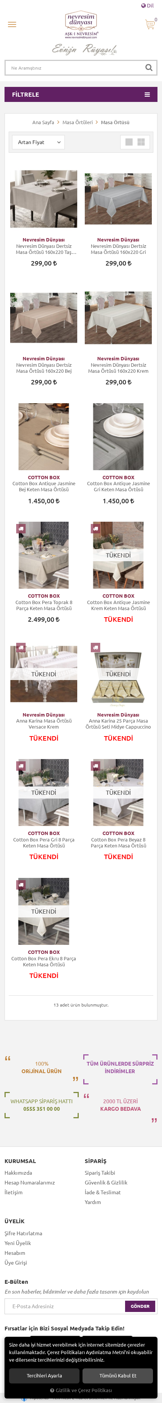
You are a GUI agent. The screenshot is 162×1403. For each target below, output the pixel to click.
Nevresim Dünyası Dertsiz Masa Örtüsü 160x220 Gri (118, 249)
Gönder (140, 1306)
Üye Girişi (16, 1263)
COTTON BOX (44, 477)
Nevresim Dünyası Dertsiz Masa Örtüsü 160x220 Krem (118, 368)
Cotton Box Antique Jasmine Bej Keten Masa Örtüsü (43, 486)
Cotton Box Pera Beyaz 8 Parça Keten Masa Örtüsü (118, 842)
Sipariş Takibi (100, 1173)
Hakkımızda (18, 1173)
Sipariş (96, 1161)
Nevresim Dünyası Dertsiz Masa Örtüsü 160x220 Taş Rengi (44, 249)
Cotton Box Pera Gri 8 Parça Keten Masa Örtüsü (44, 842)
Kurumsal (20, 1161)
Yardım (93, 1202)
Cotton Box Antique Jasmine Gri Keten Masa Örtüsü (118, 486)
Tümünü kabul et (117, 1376)
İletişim (14, 1192)
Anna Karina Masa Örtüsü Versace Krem (44, 723)
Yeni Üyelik (18, 1243)
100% (41, 1067)
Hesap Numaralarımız (30, 1183)
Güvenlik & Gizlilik (106, 1183)
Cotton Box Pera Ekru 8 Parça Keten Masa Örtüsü (43, 961)
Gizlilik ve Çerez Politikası (84, 1390)
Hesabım (15, 1253)
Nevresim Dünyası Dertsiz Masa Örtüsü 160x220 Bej (44, 368)
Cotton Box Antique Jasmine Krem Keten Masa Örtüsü (118, 605)
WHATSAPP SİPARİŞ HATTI (42, 1105)
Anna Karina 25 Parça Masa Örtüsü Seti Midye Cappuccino (118, 723)
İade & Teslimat (103, 1192)
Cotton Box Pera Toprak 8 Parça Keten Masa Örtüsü (43, 605)
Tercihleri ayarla (44, 1376)
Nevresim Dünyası (44, 239)
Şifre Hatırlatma (23, 1233)
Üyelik (14, 1221)
